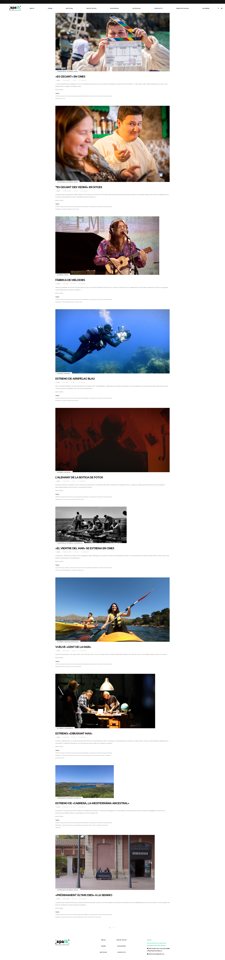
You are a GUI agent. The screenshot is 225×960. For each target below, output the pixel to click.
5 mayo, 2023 (65, 283)
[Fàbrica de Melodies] (107, 245)
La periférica (78, 543)
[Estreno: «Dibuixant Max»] (105, 701)
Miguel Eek (80, 917)
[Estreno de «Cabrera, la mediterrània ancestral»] (84, 781)
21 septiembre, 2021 (67, 551)
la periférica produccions (77, 570)
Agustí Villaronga (59, 567)
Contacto (121, 952)
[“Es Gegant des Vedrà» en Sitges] (112, 144)
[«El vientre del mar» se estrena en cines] (91, 525)
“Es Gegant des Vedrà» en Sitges (78, 187)
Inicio (103, 940)
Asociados (121, 946)
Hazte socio (122, 940)
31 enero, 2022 (66, 481)
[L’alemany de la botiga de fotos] (112, 440)
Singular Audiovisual (71, 641)
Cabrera (64, 825)
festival (75, 917)
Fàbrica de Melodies (70, 280)
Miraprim (67, 373)
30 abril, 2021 (65, 806)
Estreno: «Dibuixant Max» (73, 733)
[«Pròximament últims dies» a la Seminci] (105, 862)
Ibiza (74, 209)
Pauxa (76, 71)
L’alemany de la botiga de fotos (79, 477)
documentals (94, 755)
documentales (72, 499)
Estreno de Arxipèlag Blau (75, 378)
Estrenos (70, 71)
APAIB (57, 96)
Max (63, 757)
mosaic (85, 917)
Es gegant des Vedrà (67, 209)
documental (65, 499)
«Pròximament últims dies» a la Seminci (83, 895)
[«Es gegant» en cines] (112, 42)
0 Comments (83, 80)
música (76, 302)
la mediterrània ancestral (101, 825)
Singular (79, 666)
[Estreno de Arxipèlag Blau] (112, 341)
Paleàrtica (77, 798)
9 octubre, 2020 (66, 898)
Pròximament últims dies (94, 917)
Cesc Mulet (64, 755)
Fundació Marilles (66, 400)
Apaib (58, 80)
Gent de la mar (70, 666)
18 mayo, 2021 (66, 737)
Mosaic (76, 890)
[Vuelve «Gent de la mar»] (112, 609)
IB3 (73, 302)
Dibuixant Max (71, 755)
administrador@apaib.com (156, 954)
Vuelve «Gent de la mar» (73, 647)
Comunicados (61, 71)
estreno (63, 666)
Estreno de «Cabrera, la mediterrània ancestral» (92, 803)
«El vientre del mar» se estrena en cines (84, 548)
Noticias (103, 952)
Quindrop (67, 472)
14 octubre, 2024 (66, 80)
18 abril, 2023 (65, 382)
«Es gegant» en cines (70, 76)
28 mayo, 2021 (66, 650)
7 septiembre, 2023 (67, 190)
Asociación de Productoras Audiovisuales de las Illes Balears (74, 96)
